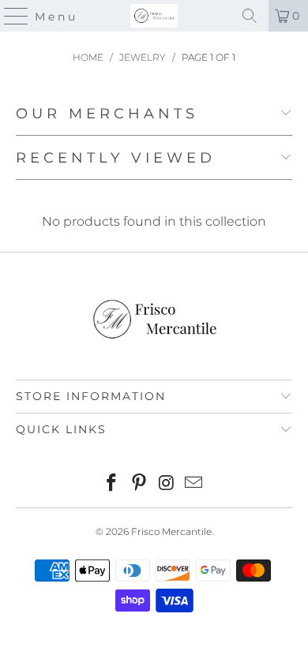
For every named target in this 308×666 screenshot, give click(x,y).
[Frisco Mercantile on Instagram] (167, 484)
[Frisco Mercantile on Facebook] (112, 484)
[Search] (250, 16)
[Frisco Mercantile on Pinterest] (140, 484)
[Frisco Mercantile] (154, 16)
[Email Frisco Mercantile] (194, 484)
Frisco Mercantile (171, 531)
